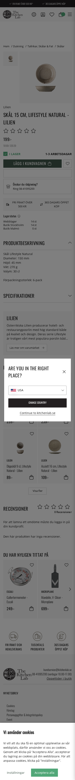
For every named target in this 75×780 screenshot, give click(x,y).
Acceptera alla (44, 773)
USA (20, 390)
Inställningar (16, 773)
